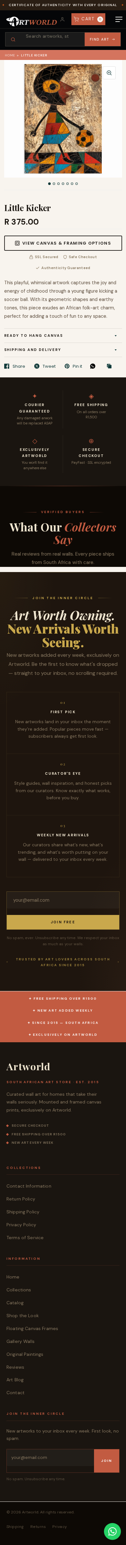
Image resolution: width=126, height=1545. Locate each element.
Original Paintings (25, 1354)
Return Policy (20, 1199)
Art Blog (15, 1380)
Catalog (15, 1303)
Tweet (49, 366)
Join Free (63, 922)
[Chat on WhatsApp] (112, 1531)
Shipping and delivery (32, 349)
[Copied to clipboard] (111, 366)
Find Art (100, 39)
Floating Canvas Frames (32, 1328)
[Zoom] (109, 72)
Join (106, 1461)
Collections (18, 1290)
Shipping (15, 1526)
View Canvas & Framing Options (66, 243)
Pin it (77, 366)
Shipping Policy (22, 1212)
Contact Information (28, 1186)
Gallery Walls (20, 1341)
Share (19, 366)
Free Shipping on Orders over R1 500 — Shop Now (63, 2)
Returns (38, 1526)
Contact (15, 1392)
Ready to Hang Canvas (33, 335)
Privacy (59, 1526)
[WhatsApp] (94, 366)
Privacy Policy (21, 1225)
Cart (91, 19)
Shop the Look (22, 1315)
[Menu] (119, 19)
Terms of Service (25, 1237)
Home (10, 55)
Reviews (15, 1367)
